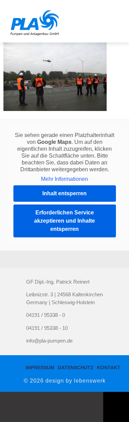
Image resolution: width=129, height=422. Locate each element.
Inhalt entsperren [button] (64, 193)
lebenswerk (90, 381)
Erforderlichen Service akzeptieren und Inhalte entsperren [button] (64, 221)
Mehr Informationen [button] (64, 179)
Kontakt (108, 367)
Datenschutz (76, 367)
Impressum (39, 367)
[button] (111, 21)
